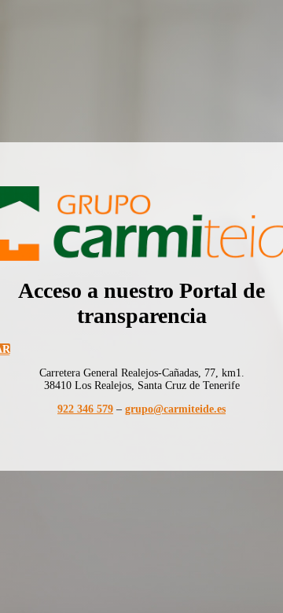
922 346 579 (85, 409)
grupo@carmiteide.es (175, 409)
